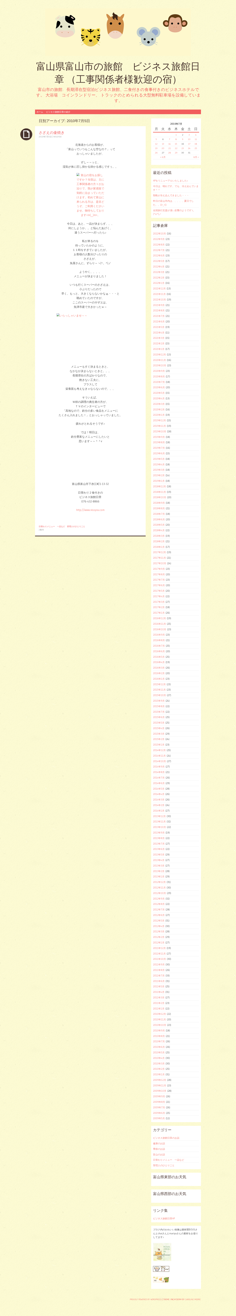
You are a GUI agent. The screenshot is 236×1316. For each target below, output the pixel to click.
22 (176, 148)
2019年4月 (159, 464)
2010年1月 (159, 1074)
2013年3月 (158, 865)
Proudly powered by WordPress (146, 1299)
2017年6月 (159, 585)
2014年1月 (158, 810)
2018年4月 (159, 530)
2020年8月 (159, 376)
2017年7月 (159, 579)
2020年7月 (159, 382)
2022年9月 (159, 239)
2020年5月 (159, 392)
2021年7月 (159, 315)
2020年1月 (159, 414)
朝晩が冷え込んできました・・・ (171, 195)
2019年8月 (159, 442)
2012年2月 (158, 936)
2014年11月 (159, 755)
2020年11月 (159, 360)
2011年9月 (159, 964)
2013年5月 (158, 854)
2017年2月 (159, 607)
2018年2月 (159, 541)
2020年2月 (159, 409)
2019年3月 (159, 469)
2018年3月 (159, 535)
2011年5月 (158, 986)
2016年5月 (159, 656)
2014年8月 (159, 772)
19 (156, 148)
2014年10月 (159, 761)
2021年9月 (159, 305)
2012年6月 (159, 915)
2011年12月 (159, 948)
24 (189, 148)
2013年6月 (159, 849)
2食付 (41, 529)
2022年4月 (158, 266)
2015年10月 (159, 695)
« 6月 (163, 157)
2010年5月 (159, 1052)
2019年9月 (159, 436)
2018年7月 (159, 513)
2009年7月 (159, 1107)
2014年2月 (158, 805)
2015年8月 (159, 706)
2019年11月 (159, 425)
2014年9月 (159, 766)
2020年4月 (159, 398)
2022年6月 (159, 255)
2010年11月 (159, 1019)
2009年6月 (159, 1112)
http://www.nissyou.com (90, 510)
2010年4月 (159, 1057)
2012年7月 (159, 909)
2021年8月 (159, 310)
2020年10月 (159, 365)
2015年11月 (159, 689)
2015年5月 (158, 722)
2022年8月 (159, 244)
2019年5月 (159, 458)
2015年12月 (159, 684)
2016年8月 (159, 640)
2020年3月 (159, 403)
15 (176, 143)
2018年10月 (159, 497)
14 (169, 143)
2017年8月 (159, 574)
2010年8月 (159, 1036)
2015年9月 (159, 700)
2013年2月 (158, 871)
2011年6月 (159, 981)
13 (163, 143)
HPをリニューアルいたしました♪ (170, 180)
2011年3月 (158, 997)
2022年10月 (159, 233)
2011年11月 (159, 953)
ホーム (40, 111)
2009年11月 (159, 1085)
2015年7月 (159, 711)
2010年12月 (159, 1013)
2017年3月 (159, 601)
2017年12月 (159, 552)
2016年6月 (159, 651)
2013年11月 (159, 821)
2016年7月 (159, 645)
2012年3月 (158, 931)
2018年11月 (159, 491)
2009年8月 (159, 1101)
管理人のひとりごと (76, 526)
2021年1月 (158, 348)
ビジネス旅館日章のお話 (166, 1137)
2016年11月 (159, 623)
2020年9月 (159, 370)
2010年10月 (159, 1024)
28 (169, 152)
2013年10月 (159, 827)
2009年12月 (159, 1079)
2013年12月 (159, 816)
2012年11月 (159, 887)
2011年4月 (158, 991)
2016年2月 (159, 673)
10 (189, 139)
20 (163, 148)
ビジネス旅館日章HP (164, 1218)
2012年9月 (159, 898)
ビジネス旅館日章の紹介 (58, 111)
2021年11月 (159, 294)
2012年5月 (158, 920)
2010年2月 (159, 1068)
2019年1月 (159, 480)
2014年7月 (159, 777)
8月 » (196, 157)
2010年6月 (159, 1046)
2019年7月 (159, 447)
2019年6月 (159, 453)
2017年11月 (159, 557)
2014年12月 (159, 750)
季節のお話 (159, 1148)
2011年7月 (159, 975)
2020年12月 (159, 354)
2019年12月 (159, 420)
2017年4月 (159, 596)
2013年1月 (158, 876)
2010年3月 (159, 1063)
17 (189, 143)
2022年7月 (159, 250)
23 (182, 148)
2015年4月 (158, 728)
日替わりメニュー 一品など (52, 526)
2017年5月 (159, 590)
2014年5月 (158, 788)
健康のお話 (159, 1143)
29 (176, 152)
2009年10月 (159, 1090)
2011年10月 (159, 958)
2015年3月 (158, 733)
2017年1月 (159, 612)
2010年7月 (159, 1041)
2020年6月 (159, 387)
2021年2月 (158, 343)
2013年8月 (159, 838)
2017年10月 (159, 563)
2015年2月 (158, 739)
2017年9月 (159, 568)
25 (196, 148)
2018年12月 (159, 486)
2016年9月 (159, 634)
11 (196, 139)
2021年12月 (159, 288)
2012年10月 (159, 893)
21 (169, 148)
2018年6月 (159, 519)
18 (196, 143)
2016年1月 (159, 678)
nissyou (57, 136)
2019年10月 (159, 431)
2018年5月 (159, 524)
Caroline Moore (193, 1299)
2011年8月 (159, 970)
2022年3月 (158, 272)
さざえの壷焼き (52, 132)
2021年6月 (159, 321)
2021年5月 (158, 327)
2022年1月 (158, 282)
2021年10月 (159, 299)
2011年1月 (158, 1008)
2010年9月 (159, 1030)
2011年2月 (158, 1003)
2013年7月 (159, 843)
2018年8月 (159, 508)
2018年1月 (159, 546)
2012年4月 (158, 926)
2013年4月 (158, 860)
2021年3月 (158, 337)
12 (156, 143)
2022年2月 (158, 277)
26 (156, 152)
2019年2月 (159, 475)
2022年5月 (158, 261)
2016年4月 (159, 662)
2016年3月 (159, 667)
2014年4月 (158, 794)
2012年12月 (159, 882)
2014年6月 (159, 783)
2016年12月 (159, 618)
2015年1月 (158, 744)
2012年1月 (158, 942)
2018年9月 (159, 502)
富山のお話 (159, 1154)
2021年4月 (158, 332)
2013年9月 (159, 832)
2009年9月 (159, 1096)
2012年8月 (159, 903)
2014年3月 (158, 799)
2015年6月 (159, 717)
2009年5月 (159, 1118)
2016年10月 (159, 629)
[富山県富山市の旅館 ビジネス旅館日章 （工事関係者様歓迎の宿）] (118, 32)
